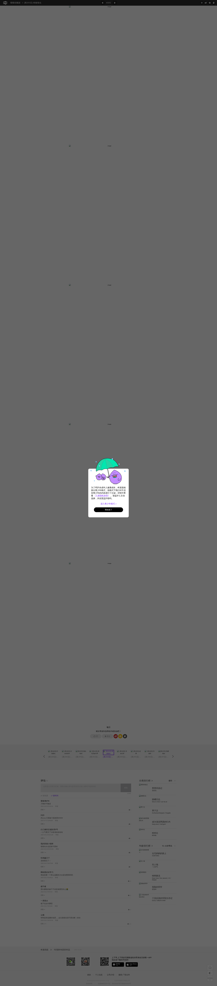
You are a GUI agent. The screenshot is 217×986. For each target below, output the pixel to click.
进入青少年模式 (108, 504)
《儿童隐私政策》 (102, 496)
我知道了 (108, 510)
